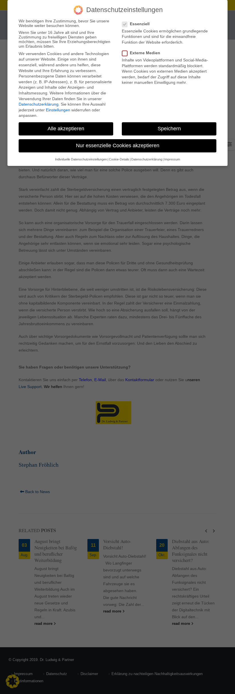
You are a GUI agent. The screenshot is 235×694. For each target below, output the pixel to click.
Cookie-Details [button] (119, 159)
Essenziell (140, 24)
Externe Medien (145, 53)
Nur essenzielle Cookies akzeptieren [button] (117, 145)
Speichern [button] (169, 128)
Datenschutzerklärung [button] (146, 159)
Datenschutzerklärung (38, 104)
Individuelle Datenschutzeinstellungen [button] (81, 159)
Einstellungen (58, 110)
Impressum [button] (172, 159)
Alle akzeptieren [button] (66, 128)
